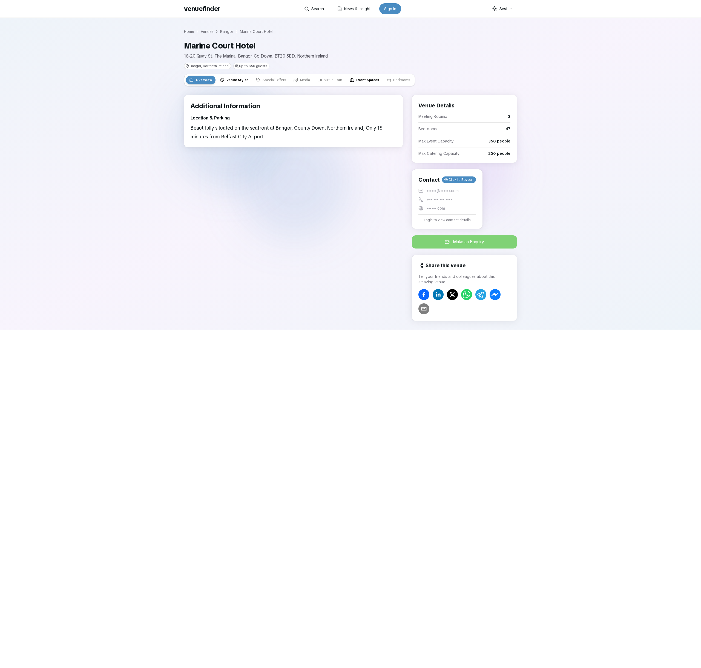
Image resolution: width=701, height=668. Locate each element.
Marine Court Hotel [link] (256, 31)
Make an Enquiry (468, 242)
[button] (447, 199)
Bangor (226, 31)
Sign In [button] (390, 8)
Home (189, 31)
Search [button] (317, 8)
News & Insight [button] (357, 8)
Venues (207, 31)
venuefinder (202, 8)
